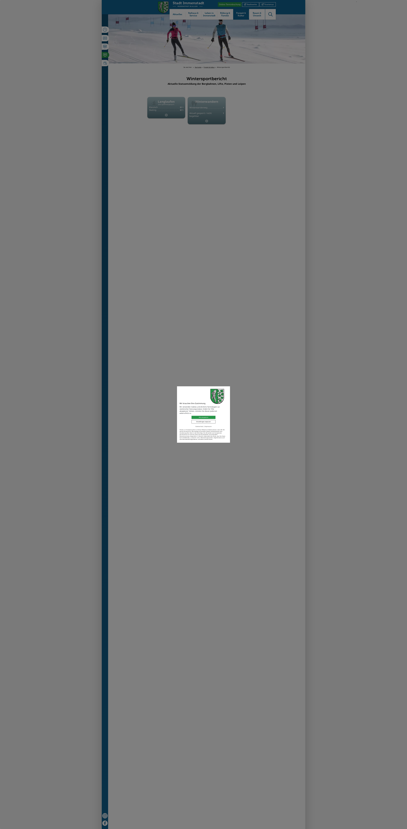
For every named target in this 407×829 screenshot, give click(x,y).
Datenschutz (199, 426)
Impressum (208, 426)
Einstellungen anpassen (203, 422)
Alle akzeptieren (203, 417)
